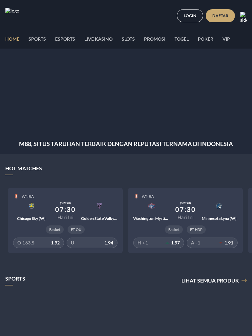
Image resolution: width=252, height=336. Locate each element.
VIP (226, 39)
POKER (205, 39)
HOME (12, 39)
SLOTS (128, 39)
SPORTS (37, 39)
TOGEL (182, 39)
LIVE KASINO (98, 39)
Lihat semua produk (210, 280)
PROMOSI (154, 39)
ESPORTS (65, 39)
